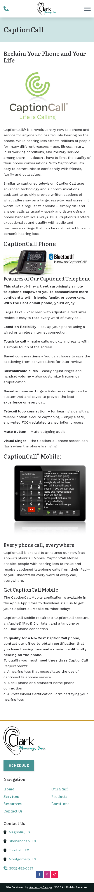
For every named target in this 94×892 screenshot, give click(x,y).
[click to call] (6, 8)
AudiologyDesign (40, 887)
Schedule (19, 765)
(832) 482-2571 (21, 868)
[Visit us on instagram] (47, 874)
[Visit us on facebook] (39, 874)
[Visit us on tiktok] (54, 874)
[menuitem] (23, 789)
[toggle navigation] (87, 8)
